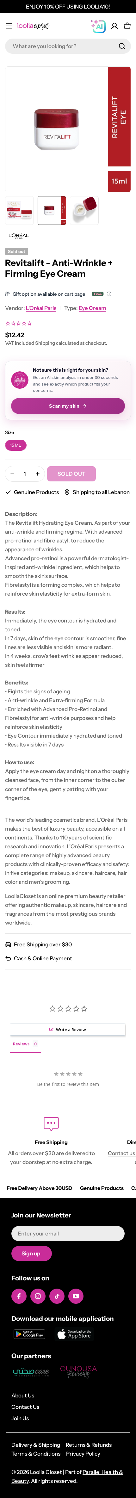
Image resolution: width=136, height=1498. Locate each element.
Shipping (45, 343)
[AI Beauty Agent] (98, 26)
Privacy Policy (83, 1454)
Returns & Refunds (89, 1445)
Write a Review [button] (71, 1029)
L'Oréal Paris (41, 308)
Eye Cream (92, 308)
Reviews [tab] (21, 1044)
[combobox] (68, 46)
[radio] (16, 445)
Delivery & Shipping (35, 1445)
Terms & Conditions (35, 1454)
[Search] (122, 46)
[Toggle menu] (9, 26)
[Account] (114, 26)
